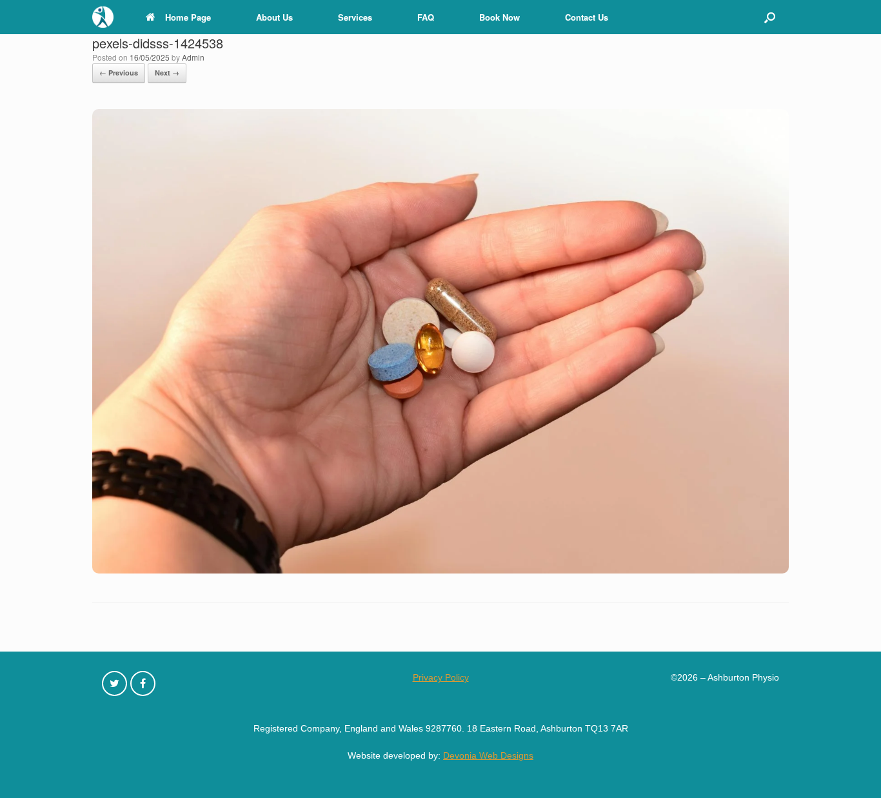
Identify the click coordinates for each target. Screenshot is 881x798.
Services (355, 17)
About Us (274, 17)
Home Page (188, 17)
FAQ (425, 17)
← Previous (118, 72)
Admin (193, 57)
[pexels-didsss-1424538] (440, 570)
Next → (167, 72)
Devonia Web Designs (488, 755)
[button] (770, 17)
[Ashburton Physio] (103, 17)
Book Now (499, 17)
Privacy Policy (441, 677)
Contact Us (586, 17)
